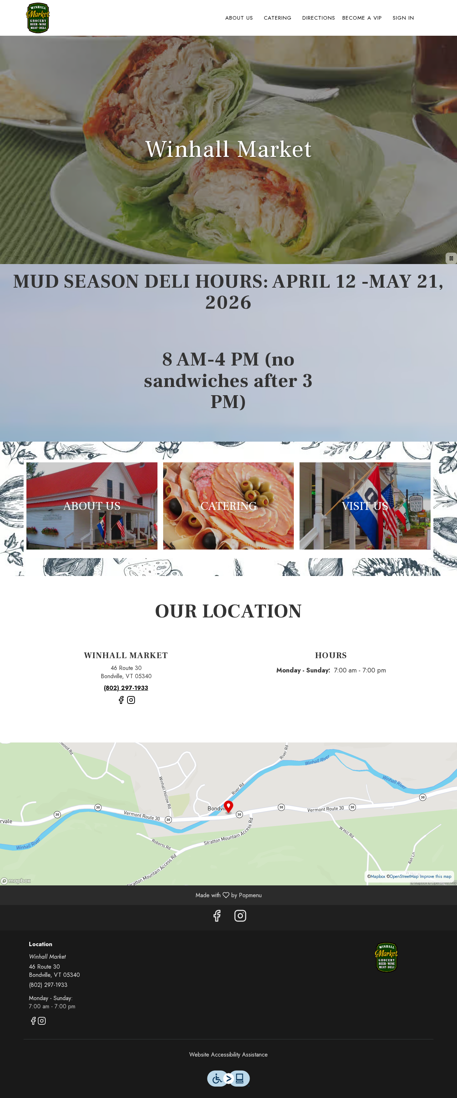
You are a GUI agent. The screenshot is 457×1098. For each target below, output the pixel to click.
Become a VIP (362, 18)
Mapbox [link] (378, 876)
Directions (318, 18)
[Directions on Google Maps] (228, 813)
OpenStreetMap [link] (404, 876)
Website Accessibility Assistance (228, 1055)
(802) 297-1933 (48, 985)
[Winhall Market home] (38, 18)
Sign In (403, 18)
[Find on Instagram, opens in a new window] (131, 703)
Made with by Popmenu (133, 895)
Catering (278, 18)
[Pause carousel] (451, 258)
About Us (239, 18)
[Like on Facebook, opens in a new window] (121, 703)
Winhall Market (386, 957)
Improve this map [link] (435, 876)
